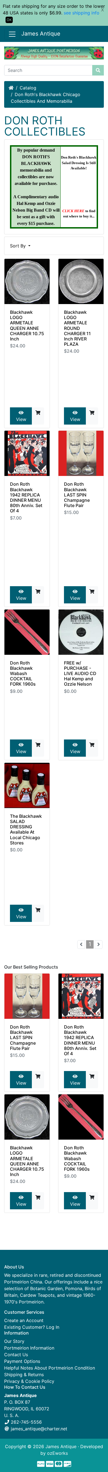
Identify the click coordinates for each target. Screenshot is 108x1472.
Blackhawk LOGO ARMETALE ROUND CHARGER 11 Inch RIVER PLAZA (77, 328)
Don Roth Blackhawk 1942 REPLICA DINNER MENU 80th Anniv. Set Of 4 (26, 497)
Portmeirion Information (29, 1348)
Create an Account (23, 1320)
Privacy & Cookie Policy (29, 1381)
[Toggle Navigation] (12, 34)
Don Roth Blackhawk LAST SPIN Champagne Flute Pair (77, 494)
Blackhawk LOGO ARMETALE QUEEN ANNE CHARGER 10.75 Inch (27, 325)
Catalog (28, 88)
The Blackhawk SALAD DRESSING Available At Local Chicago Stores (26, 829)
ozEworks (57, 1453)
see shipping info (81, 13)
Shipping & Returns (24, 1374)
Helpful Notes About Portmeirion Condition (49, 1368)
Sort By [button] (18, 246)
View (21, 419)
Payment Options (22, 1361)
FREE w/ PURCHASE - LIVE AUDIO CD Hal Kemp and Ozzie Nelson (80, 673)
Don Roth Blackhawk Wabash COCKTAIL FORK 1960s (23, 673)
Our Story (14, 1341)
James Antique (40, 33)
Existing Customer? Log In (31, 1327)
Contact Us (16, 1354)
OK (9, 20)
